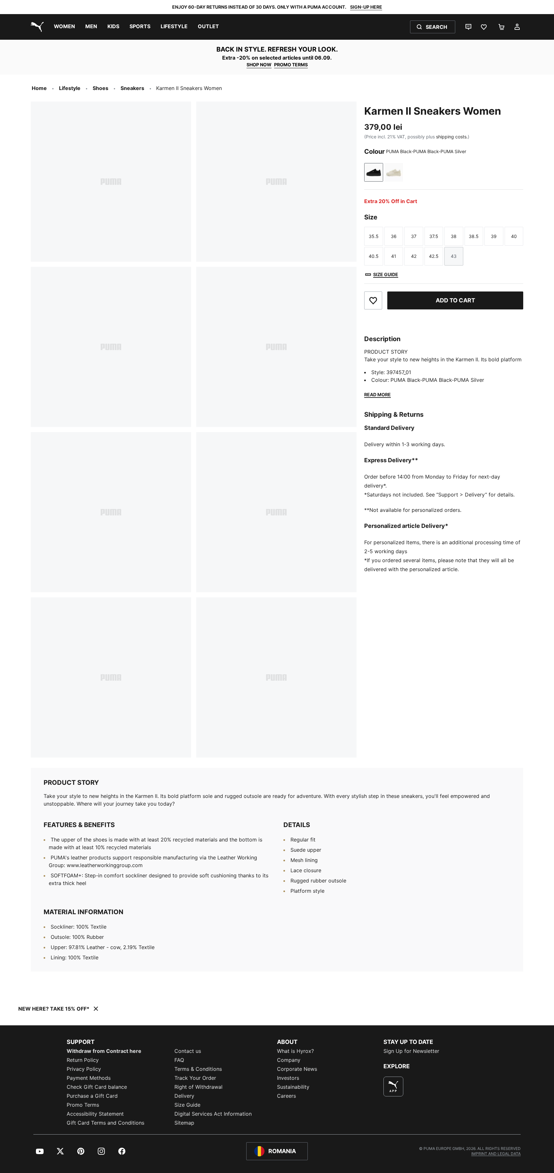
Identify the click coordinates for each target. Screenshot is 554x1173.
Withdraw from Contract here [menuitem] (104, 1051)
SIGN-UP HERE (366, 7)
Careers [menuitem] (286, 1096)
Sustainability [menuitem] (293, 1087)
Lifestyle (69, 88)
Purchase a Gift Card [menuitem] (92, 1096)
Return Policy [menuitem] (83, 1060)
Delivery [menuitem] (184, 1096)
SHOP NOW (259, 64)
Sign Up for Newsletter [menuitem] (411, 1051)
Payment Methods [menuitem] (89, 1078)
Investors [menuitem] (288, 1078)
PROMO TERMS (291, 64)
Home (39, 88)
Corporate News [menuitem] (297, 1069)
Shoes (100, 88)
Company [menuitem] (288, 1060)
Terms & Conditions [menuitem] (198, 1069)
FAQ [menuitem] (179, 1060)
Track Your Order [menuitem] (195, 1078)
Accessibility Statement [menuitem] (95, 1114)
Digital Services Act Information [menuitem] (213, 1114)
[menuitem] (64, 26)
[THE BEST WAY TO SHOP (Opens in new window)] (393, 1086)
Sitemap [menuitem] (184, 1123)
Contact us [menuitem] (187, 1051)
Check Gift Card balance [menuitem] (97, 1087)
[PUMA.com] (36, 27)
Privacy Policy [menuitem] (84, 1069)
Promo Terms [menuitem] (83, 1105)
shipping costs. (452, 136)
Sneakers (132, 88)
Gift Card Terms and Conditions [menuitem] (105, 1123)
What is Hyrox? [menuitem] (295, 1051)
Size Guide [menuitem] (187, 1105)
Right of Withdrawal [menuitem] (198, 1087)
